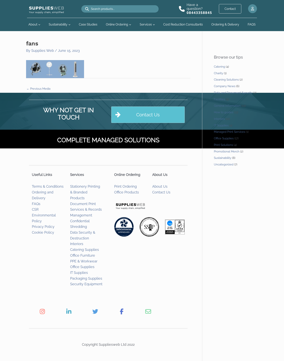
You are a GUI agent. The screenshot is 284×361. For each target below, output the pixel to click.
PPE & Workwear (83, 261)
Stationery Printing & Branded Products (85, 192)
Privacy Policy (43, 227)
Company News (224, 86)
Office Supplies (82, 267)
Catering (219, 66)
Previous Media (38, 88)
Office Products (126, 192)
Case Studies (88, 24)
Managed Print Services (229, 132)
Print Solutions (223, 145)
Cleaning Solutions (226, 79)
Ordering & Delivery (225, 24)
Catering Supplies (84, 250)
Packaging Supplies (86, 278)
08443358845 (199, 12)
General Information (227, 105)
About (32, 24)
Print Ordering (125, 186)
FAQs (36, 204)
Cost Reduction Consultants (183, 24)
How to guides (223, 112)
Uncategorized (223, 164)
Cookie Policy (43, 232)
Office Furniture (82, 255)
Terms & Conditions (48, 186)
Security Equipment (86, 284)
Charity (218, 73)
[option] (42, 311)
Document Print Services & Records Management (86, 209)
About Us (160, 186)
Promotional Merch (226, 151)
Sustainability (58, 24)
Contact (230, 9)
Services (146, 24)
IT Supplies (79, 273)
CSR (35, 209)
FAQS (252, 24)
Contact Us (161, 192)
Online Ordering (117, 24)
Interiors (76, 244)
